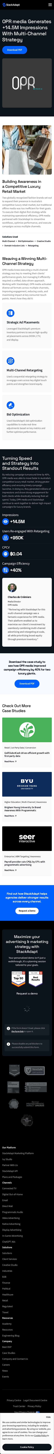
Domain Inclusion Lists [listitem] (14, 245)
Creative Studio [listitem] (44, 241)
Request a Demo (27, 911)
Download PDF (14, 50)
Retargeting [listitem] (33, 245)
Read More (9, 761)
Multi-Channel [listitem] (8, 241)
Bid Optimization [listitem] (25, 241)
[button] (50, 4)
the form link (17, 1031)
